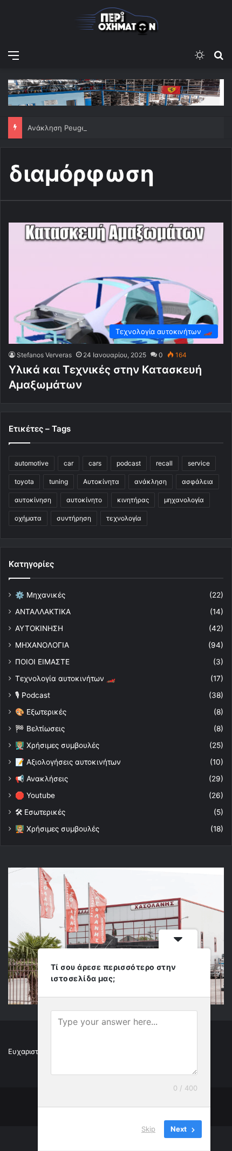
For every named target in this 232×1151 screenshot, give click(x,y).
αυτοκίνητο (84, 500)
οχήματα (28, 518)
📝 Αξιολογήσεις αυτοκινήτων (68, 762)
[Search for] (218, 55)
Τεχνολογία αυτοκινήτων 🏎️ (65, 678)
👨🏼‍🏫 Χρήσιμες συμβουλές (57, 745)
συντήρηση (74, 518)
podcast (129, 463)
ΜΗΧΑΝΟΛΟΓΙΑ (42, 645)
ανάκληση (150, 481)
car (68, 463)
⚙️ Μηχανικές (40, 595)
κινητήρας (133, 500)
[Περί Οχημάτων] (116, 22)
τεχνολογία (123, 518)
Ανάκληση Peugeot (60, 127)
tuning (58, 481)
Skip (148, 1129)
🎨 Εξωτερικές (40, 712)
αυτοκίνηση (33, 500)
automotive (32, 463)
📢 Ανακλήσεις (41, 778)
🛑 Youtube (35, 795)
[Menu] (13, 55)
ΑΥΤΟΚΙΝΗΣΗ (39, 628)
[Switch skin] (199, 55)
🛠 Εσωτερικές (40, 812)
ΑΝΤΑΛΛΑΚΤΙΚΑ (43, 611)
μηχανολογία (184, 500)
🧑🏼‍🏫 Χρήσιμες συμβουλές (57, 828)
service (199, 463)
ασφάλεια (197, 481)
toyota (24, 481)
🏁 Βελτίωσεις (40, 728)
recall (164, 463)
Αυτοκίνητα (101, 481)
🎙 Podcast (32, 695)
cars (94, 463)
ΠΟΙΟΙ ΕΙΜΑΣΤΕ (42, 661)
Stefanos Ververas (44, 355)
